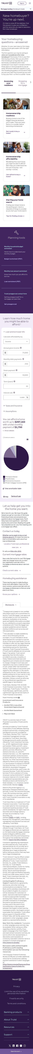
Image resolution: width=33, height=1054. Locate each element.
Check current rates (10, 570)
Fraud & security (17, 998)
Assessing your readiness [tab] (8, 83)
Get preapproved (10, 304)
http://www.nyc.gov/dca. (11, 942)
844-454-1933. (16, 551)
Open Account (15, 1051)
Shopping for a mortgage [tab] (22, 83)
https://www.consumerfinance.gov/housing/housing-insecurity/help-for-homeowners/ (16, 966)
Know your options (10, 594)
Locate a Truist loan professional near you (16, 545)
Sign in (23, 4)
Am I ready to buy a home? (13, 132)
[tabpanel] (16, 161)
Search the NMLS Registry (18, 840)
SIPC (18, 817)
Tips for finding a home (14, 216)
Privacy (16, 986)
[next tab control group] (30, 87)
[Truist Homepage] (6, 3)
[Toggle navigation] (30, 3)
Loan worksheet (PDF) (12, 282)
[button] (16, 1012)
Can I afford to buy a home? (13, 175)
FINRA (20, 785)
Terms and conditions (16, 1003)
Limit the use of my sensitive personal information (16, 992)
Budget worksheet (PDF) (13, 259)
